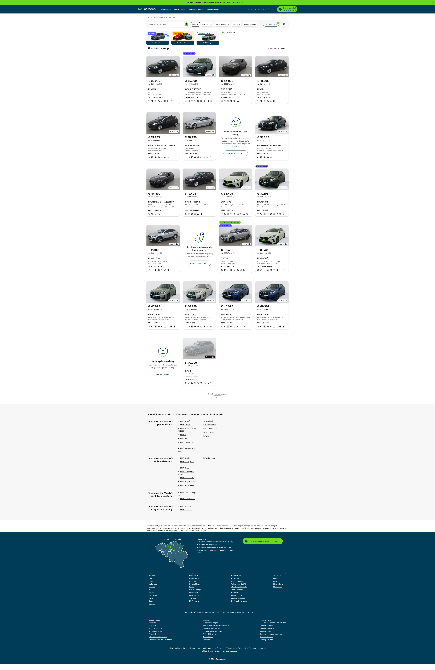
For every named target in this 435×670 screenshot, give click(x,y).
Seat (150, 601)
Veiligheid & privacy (210, 634)
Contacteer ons (213, 9)
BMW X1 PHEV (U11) (210, 429)
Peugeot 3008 (236, 595)
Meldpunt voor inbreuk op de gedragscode (219, 651)
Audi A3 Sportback (238, 598)
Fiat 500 (192, 581)
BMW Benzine (185, 458)
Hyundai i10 (235, 592)
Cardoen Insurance (267, 628)
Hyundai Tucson (195, 584)
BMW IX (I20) (208, 421)
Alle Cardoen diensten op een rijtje (273, 623)
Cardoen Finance (266, 625)
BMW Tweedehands (187, 499)
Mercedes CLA (194, 592)
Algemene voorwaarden (211, 628)
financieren (197, 2)
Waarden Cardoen (156, 628)
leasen (206, 2)
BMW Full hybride (187, 478)
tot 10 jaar (227, 547)
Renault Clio (193, 575)
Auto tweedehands (162, 17)
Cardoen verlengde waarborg (271, 634)
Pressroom (206, 640)
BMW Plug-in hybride (188, 482)
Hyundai (152, 587)
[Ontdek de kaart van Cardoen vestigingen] (171, 567)
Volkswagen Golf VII (238, 584)
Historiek (152, 623)
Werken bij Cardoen (156, 631)
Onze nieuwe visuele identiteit (160, 640)
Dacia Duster (194, 578)
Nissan (151, 592)
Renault (152, 575)
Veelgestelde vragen (210, 623)
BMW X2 (206, 436)
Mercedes (153, 595)
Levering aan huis (266, 640)
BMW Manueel (185, 506)
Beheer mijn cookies (257, 648)
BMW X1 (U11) (185, 421)
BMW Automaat (186, 510)
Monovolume (278, 584)
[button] (198, 24)
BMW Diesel (184, 468)
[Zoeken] (186, 24)
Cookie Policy (208, 637)
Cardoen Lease (265, 631)
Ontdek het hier (163, 374)
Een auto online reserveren (213, 631)
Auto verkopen (179, 9)
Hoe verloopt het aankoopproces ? (216, 625)
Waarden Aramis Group (158, 637)
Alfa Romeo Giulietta (239, 587)
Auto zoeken (165, 9)
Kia (150, 590)
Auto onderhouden (196, 9)
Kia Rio (191, 587)
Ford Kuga (235, 578)
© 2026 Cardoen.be (217, 659)
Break (275, 581)
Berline (275, 578)
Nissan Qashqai (195, 590)
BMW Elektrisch (209, 458)
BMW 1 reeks (194, 601)
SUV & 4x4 (277, 575)
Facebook (242, 648)
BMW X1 (183, 435)
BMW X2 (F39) (208, 432)
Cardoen (150, 17)
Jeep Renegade (237, 581)
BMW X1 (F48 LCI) (209, 425)
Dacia (151, 581)
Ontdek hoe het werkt (199, 263)
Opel (151, 598)
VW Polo (192, 598)
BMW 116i (183, 438)
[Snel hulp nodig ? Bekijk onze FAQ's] (280, 9)
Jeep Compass (237, 590)
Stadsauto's (277, 587)
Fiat (150, 578)
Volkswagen (153, 584)
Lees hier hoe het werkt (235, 153)
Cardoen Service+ (266, 637)
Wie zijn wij (153, 625)
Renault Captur (195, 595)
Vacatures (230, 648)
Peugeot (152, 604)
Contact (220, 648)
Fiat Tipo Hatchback (239, 601)
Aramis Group (154, 634)
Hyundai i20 (236, 575)
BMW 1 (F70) (185, 425)
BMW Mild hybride (187, 485)
